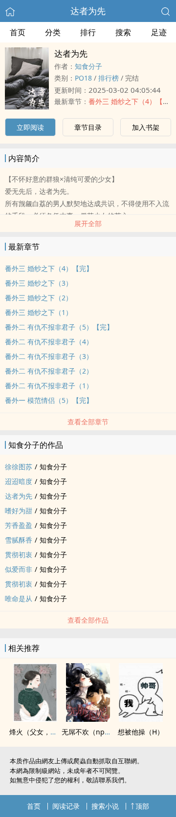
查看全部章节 (88, 421)
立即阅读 (30, 127)
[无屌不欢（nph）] (88, 718)
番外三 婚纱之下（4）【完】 (49, 268)
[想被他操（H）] (141, 718)
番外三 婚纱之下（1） (38, 312)
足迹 (159, 32)
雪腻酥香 (18, 540)
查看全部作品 (88, 620)
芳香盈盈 (18, 525)
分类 (53, 32)
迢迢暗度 (18, 481)
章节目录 (88, 127)
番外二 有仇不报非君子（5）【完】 (59, 327)
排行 (88, 32)
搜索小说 (105, 806)
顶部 (142, 806)
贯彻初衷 (18, 554)
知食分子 (88, 66)
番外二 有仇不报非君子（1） (49, 385)
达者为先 (88, 11)
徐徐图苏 (18, 466)
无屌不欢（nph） (89, 731)
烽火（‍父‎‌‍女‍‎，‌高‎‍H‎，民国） (49, 731)
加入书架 (145, 127)
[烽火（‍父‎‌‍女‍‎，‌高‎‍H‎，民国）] (35, 718)
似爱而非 (18, 569)
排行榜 (108, 78)
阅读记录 (66, 806)
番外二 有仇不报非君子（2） (49, 371)
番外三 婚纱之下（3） (38, 283)
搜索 (123, 32)
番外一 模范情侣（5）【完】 (49, 400)
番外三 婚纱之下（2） (38, 297)
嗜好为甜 (18, 510)
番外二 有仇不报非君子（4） (49, 341)
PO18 (83, 78)
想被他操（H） (141, 731)
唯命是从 (18, 598)
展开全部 (88, 223)
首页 (17, 32)
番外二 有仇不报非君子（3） (49, 356)
